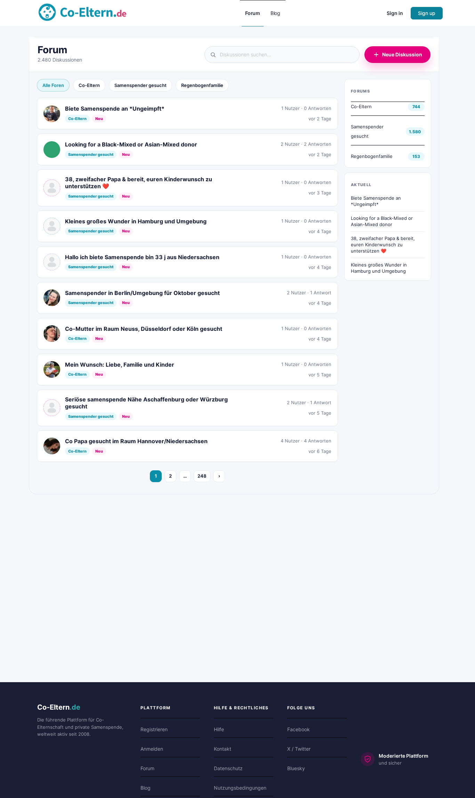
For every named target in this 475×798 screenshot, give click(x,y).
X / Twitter (299, 749)
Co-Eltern (89, 85)
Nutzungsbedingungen (240, 788)
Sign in (395, 13)
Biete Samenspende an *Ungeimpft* (376, 201)
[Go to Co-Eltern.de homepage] (82, 13)
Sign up (426, 13)
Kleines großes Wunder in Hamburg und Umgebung (379, 268)
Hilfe (219, 729)
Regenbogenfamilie (202, 85)
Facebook (298, 729)
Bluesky (296, 768)
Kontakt (222, 749)
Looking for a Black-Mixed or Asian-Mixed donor (382, 221)
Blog (145, 788)
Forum (147, 768)
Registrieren (154, 729)
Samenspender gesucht (140, 85)
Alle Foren (53, 85)
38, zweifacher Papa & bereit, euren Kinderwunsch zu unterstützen (383, 244)
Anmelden (151, 749)
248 (202, 476)
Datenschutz (228, 768)
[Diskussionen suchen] (282, 54)
